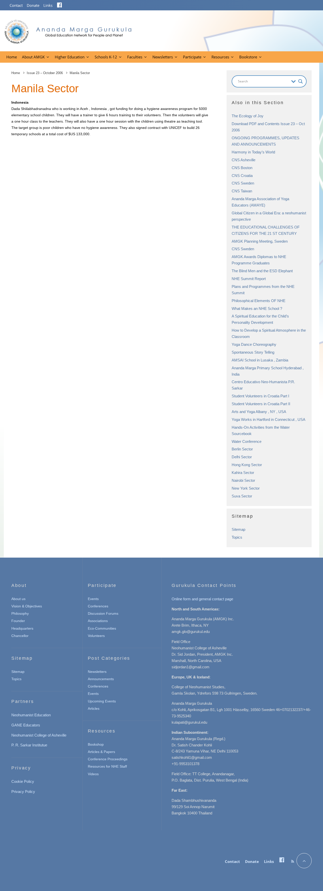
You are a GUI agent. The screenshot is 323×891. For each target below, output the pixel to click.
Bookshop (96, 744)
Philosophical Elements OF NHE (258, 301)
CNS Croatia (242, 175)
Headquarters (22, 628)
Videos (93, 774)
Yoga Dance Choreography (254, 344)
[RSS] (293, 861)
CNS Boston (242, 168)
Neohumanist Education (31, 715)
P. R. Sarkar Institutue (29, 745)
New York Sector (246, 488)
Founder (18, 621)
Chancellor (20, 636)
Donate (33, 5)
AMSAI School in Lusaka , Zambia (260, 360)
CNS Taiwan (242, 191)
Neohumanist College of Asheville (38, 735)
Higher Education (70, 56)
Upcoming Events (102, 701)
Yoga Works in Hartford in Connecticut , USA (268, 419)
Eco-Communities (102, 628)
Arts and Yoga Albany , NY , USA (259, 411)
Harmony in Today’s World (253, 152)
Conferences (98, 606)
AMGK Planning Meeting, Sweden (260, 241)
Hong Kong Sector (247, 465)
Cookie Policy (22, 781)
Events (93, 599)
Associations (98, 621)
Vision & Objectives (26, 606)
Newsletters (162, 56)
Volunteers (96, 636)
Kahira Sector (243, 472)
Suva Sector (242, 496)
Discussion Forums (103, 613)
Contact (16, 5)
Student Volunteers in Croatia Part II (261, 404)
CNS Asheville (243, 160)
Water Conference (246, 441)
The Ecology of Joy (247, 116)
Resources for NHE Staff (107, 766)
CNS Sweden (243, 183)
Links (47, 5)
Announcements (101, 679)
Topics (237, 537)
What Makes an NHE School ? (257, 308)
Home (11, 56)
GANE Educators (25, 725)
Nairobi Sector (243, 480)
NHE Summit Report (249, 279)
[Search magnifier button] (300, 81)
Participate (192, 56)
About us (18, 599)
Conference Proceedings (107, 759)
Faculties (134, 56)
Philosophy (20, 613)
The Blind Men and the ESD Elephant (262, 271)
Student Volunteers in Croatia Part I (260, 396)
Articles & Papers (101, 752)
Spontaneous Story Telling (253, 352)
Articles (93, 708)
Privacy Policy (23, 791)
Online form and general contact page (202, 599)
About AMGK (33, 56)
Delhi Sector (242, 457)
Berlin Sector (242, 449)
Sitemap (238, 529)
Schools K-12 (106, 56)
